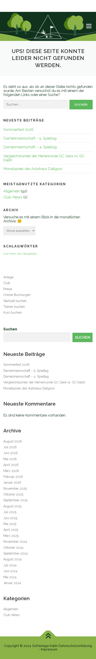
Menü (89, 26)
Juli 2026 (10, 447)
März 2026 (11, 471)
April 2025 (10, 529)
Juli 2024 (10, 565)
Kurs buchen (12, 312)
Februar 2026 (13, 476)
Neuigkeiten (30, 253)
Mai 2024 (10, 577)
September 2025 (15, 500)
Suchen (10, 329)
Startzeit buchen (15, 301)
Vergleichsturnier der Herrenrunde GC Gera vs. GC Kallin (44, 158)
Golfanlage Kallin (45, 646)
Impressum (49, 649)
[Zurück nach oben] (48, 636)
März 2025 (11, 536)
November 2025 (15, 488)
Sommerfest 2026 (18, 129)
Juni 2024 (10, 571)
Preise (7, 289)
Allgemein (11, 191)
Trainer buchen (14, 306)
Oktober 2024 (13, 547)
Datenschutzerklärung (75, 646)
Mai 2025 (9, 524)
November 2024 (15, 541)
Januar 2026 (12, 482)
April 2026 (11, 465)
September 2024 (15, 553)
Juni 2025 (10, 518)
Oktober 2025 (13, 494)
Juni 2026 (10, 453)
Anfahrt (7, 9)
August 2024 (12, 559)
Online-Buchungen (17, 295)
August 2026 (12, 441)
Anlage (8, 277)
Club (6, 283)
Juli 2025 (9, 512)
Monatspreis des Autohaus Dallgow (32, 168)
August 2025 (12, 506)
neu (19, 253)
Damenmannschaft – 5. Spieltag (29, 138)
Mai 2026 (10, 459)
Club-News (13, 197)
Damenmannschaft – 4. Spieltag (30, 147)
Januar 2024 (12, 583)
